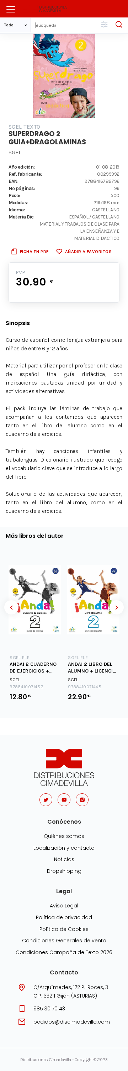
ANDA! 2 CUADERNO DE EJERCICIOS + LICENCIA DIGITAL (33, 667)
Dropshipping (64, 871)
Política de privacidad (64, 917)
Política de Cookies (64, 929)
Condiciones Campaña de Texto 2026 (64, 952)
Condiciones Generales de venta (64, 940)
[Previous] (11, 607)
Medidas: (18, 202)
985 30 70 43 (49, 1008)
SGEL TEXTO (25, 126)
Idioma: (17, 209)
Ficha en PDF (34, 251)
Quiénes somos (64, 836)
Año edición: (21, 167)
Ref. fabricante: (25, 174)
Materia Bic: (21, 217)
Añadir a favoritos (88, 251)
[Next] (117, 607)
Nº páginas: (22, 188)
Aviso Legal (64, 905)
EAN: (13, 181)
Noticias (64, 859)
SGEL (15, 152)
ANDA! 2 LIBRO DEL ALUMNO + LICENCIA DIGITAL (92, 667)
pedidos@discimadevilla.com (71, 1021)
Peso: (14, 195)
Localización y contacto (64, 847)
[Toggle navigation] (11, 9)
